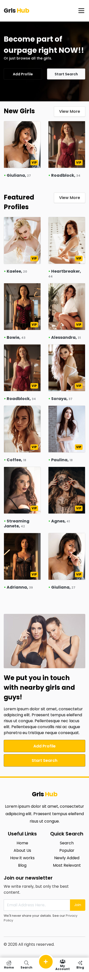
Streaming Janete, (16, 523)
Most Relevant (67, 865)
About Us (22, 850)
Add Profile (23, 74)
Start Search (66, 74)
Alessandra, (66, 337)
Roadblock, (65, 175)
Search (67, 843)
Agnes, (60, 521)
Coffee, (16, 460)
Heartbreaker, (64, 273)
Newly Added (66, 858)
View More (69, 111)
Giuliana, (19, 175)
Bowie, (16, 337)
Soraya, (61, 398)
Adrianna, (20, 587)
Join (77, 904)
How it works (22, 858)
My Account (62, 967)
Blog (22, 865)
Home (22, 843)
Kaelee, (17, 271)
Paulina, (62, 460)
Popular (66, 850)
